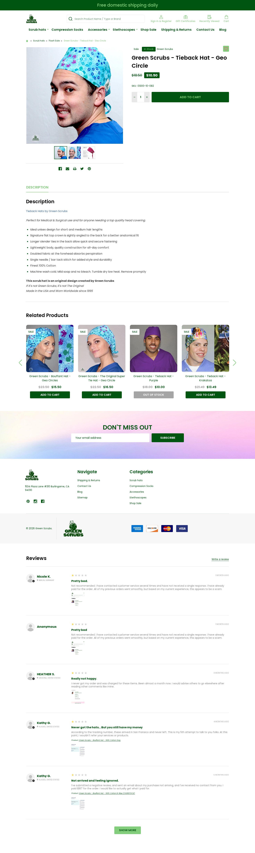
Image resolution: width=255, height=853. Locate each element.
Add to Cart (190, 97)
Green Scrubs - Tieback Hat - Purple (153, 378)
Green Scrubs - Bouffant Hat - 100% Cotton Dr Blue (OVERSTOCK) (107, 793)
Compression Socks (67, 29)
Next (234, 362)
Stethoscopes (124, 29)
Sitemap (82, 497)
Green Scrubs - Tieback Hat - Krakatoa (205, 378)
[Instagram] (35, 501)
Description (37, 187)
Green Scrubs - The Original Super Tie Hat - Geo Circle (101, 378)
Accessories (97, 29)
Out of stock (153, 395)
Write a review (220, 559)
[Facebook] (60, 169)
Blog (222, 29)
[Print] (75, 169)
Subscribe (167, 438)
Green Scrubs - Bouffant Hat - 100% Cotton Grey (100, 740)
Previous (20, 362)
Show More (127, 830)
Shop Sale (148, 29)
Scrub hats (37, 29)
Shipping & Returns (176, 29)
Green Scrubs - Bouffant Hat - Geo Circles (50, 378)
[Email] (67, 169)
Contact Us (205, 29)
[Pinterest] (89, 169)
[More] (48, 29)
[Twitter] (82, 169)
